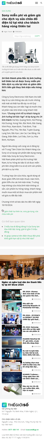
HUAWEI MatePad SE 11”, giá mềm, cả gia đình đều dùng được (31, 341)
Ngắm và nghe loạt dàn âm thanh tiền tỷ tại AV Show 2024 (21, 283)
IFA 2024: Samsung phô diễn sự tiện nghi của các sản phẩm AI (31, 329)
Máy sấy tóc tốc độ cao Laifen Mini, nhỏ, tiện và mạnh (31, 388)
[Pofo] (12, 3)
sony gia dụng (28, 211)
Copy (37, 36)
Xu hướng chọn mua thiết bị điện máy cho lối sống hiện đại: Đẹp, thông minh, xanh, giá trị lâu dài (31, 365)
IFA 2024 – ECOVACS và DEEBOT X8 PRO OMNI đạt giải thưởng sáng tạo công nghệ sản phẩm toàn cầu (31, 318)
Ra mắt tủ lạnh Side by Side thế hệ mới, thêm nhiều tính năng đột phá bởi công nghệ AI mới (31, 353)
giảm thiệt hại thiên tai (13, 211)
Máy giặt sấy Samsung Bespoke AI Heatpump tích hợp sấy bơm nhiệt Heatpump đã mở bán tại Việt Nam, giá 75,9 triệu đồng (31, 306)
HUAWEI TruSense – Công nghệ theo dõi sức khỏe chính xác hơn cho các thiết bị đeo (31, 377)
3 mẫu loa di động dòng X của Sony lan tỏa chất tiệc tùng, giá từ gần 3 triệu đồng (21, 229)
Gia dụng (6, 11)
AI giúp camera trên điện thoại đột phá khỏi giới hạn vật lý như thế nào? (22, 237)
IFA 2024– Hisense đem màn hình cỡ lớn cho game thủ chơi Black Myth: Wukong (31, 294)
